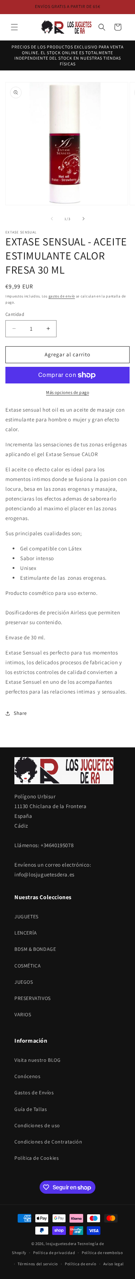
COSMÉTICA (27, 965)
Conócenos (27, 1076)
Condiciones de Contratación (48, 1141)
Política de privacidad (54, 1252)
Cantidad (14, 314)
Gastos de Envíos (34, 1092)
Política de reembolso (102, 1252)
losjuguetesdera (61, 1243)
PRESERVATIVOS (32, 998)
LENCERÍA (25, 933)
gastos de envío (62, 296)
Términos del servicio (38, 1263)
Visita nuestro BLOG (37, 1060)
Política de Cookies (36, 1158)
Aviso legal (113, 1263)
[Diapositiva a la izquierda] (52, 219)
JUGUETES (26, 916)
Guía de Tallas (30, 1109)
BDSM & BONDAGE (35, 949)
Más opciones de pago (67, 392)
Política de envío (80, 1263)
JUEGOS (23, 982)
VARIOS (22, 1014)
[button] (14, 27)
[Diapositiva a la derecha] (83, 219)
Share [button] (20, 713)
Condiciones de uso (37, 1125)
